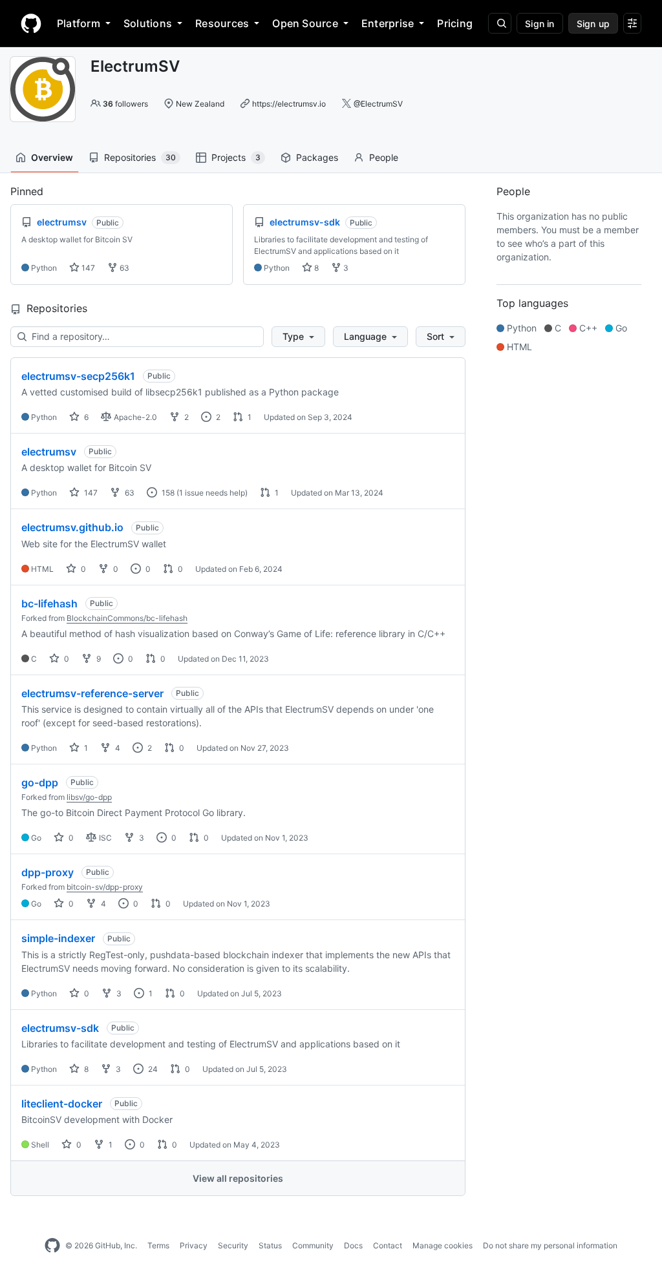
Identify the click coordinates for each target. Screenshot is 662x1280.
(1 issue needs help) (212, 493)
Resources (222, 23)
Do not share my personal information (550, 1245)
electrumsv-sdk (60, 1028)
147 (87, 268)
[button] (298, 336)
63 (123, 268)
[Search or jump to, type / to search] (499, 23)
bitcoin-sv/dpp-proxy (105, 887)
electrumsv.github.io (72, 527)
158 (167, 493)
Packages (317, 157)
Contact (387, 1245)
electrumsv (48, 451)
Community (313, 1245)
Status (270, 1245)
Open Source (305, 23)
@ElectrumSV (378, 104)
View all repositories (238, 1178)
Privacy (194, 1245)
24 (152, 1069)
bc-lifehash (49, 603)
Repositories (140, 157)
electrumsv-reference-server (92, 693)
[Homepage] (31, 23)
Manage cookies (442, 1245)
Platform (78, 23)
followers (125, 104)
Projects (236, 157)
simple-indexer (58, 938)
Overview (52, 157)
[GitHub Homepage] (52, 1245)
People (383, 157)
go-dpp (39, 782)
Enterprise (387, 23)
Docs (353, 1245)
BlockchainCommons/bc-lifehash (127, 618)
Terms (158, 1245)
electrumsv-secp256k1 (78, 376)
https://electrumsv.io (289, 104)
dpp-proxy (47, 872)
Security (233, 1245)
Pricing (455, 23)
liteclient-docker (61, 1103)
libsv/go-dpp (89, 797)
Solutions (147, 23)
